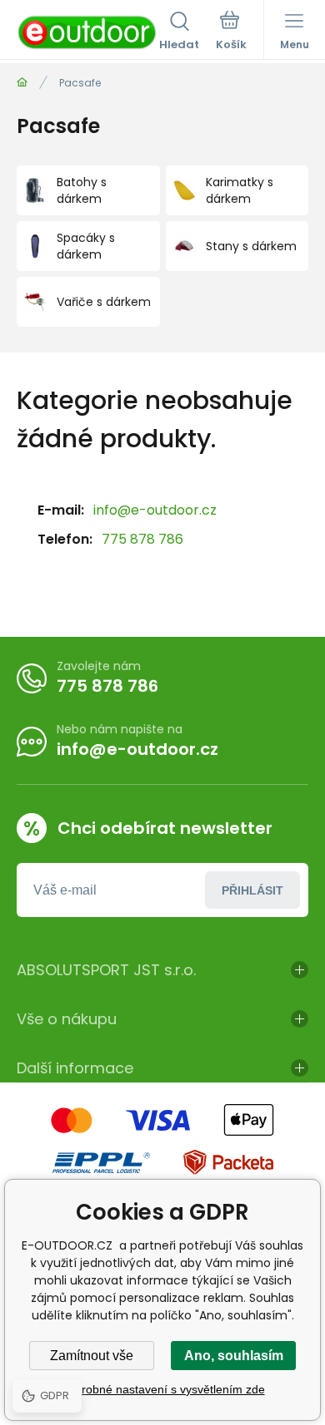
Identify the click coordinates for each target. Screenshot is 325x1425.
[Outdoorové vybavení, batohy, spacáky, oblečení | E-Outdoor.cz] (22, 82)
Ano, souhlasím (233, 1356)
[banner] (88, 32)
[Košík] (231, 32)
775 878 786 (142, 539)
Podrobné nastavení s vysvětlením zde (163, 1389)
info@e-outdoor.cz (155, 510)
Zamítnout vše (91, 1356)
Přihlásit (252, 890)
